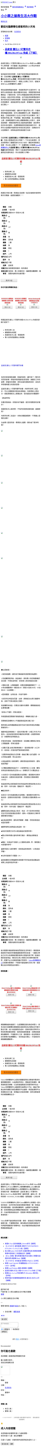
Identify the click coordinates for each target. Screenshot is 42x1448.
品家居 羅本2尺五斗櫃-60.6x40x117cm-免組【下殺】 (23, 1270)
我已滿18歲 (5, 1444)
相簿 (6, 36)
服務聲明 (21, 1419)
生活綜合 (17, 32)
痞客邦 (12, 1306)
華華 (2, 1294)
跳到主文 (4, 21)
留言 (16, 1306)
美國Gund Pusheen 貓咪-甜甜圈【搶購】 (19, 1268)
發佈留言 (4, 1331)
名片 (6, 40)
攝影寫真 (16, 1312)
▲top (2, 1315)
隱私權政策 (36, 1417)
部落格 (7, 38)
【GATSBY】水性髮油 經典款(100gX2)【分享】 (22, 1261)
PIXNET (9, 1417)
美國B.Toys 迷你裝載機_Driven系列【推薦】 (20, 1243)
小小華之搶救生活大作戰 (19, 16)
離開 (11, 1444)
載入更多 (4, 1319)
